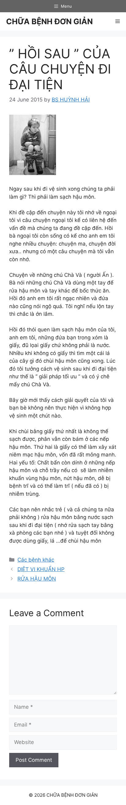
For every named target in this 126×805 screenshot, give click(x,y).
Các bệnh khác (35, 560)
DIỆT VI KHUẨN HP (41, 569)
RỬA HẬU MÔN (36, 579)
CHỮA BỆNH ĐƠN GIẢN (49, 21)
